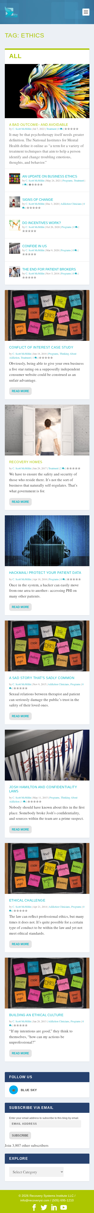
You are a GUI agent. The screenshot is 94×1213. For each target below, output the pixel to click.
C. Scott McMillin (21, 128)
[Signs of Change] (14, 201)
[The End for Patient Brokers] (14, 271)
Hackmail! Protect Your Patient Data (45, 572)
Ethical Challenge (27, 900)
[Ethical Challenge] (47, 868)
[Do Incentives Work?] (14, 225)
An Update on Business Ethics (49, 176)
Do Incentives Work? (41, 223)
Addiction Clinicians (71, 203)
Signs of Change (37, 199)
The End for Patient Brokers (49, 269)
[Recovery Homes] (47, 430)
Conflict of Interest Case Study (41, 347)
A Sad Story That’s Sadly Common (42, 678)
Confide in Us (34, 246)
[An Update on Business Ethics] (14, 178)
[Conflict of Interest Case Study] (47, 315)
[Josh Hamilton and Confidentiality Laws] (47, 755)
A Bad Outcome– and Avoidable (38, 124)
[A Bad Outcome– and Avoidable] (47, 91)
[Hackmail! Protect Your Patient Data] (47, 540)
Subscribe (20, 1135)
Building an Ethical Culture (36, 1015)
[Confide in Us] (14, 248)
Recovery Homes (25, 462)
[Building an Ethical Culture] (47, 983)
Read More (20, 391)
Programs (68, 180)
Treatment (51, 128)
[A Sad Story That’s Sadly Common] (47, 646)
